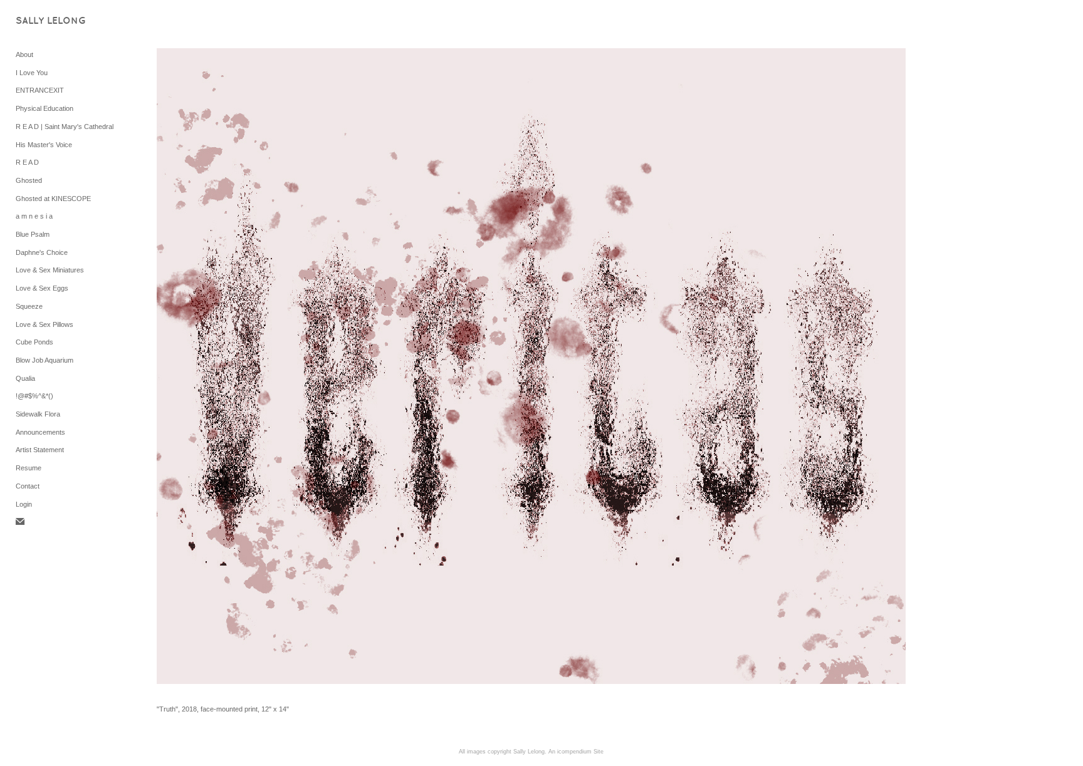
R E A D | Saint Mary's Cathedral (64, 126)
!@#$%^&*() (34, 396)
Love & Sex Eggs (42, 288)
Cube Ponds (34, 342)
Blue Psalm (33, 234)
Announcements (40, 432)
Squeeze (29, 306)
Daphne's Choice (42, 252)
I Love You (32, 72)
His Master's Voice (44, 144)
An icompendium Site (576, 751)
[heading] (47, 22)
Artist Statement (40, 449)
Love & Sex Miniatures (50, 270)
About (24, 54)
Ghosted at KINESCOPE (53, 198)
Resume (28, 468)
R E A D (27, 162)
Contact (27, 486)
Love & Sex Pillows (44, 324)
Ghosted (29, 180)
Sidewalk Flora (38, 414)
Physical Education (44, 108)
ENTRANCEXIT (40, 90)
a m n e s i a (34, 216)
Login (24, 504)
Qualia (25, 378)
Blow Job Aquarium (44, 360)
